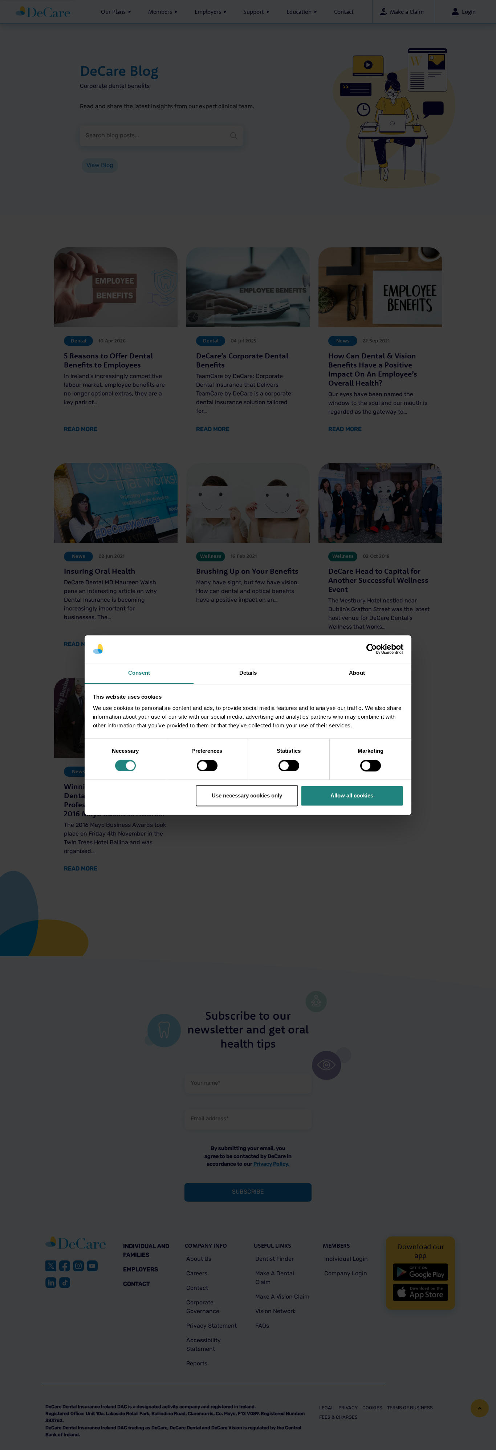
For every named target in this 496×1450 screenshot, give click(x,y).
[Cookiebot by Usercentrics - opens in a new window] (371, 648)
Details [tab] (248, 673)
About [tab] (357, 673)
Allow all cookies (351, 796)
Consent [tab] (139, 673)
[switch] (207, 765)
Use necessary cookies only (247, 796)
